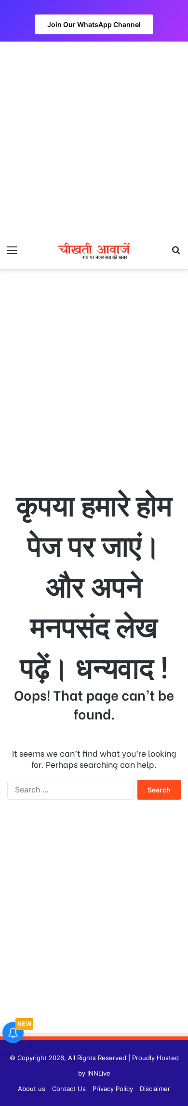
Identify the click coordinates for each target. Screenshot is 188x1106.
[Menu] (12, 253)
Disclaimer (155, 1088)
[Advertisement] (94, 136)
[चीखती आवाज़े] (94, 249)
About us (31, 1088)
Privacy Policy (113, 1088)
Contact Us (69, 1088)
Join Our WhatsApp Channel (94, 24)
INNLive (98, 1073)
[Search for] (176, 253)
